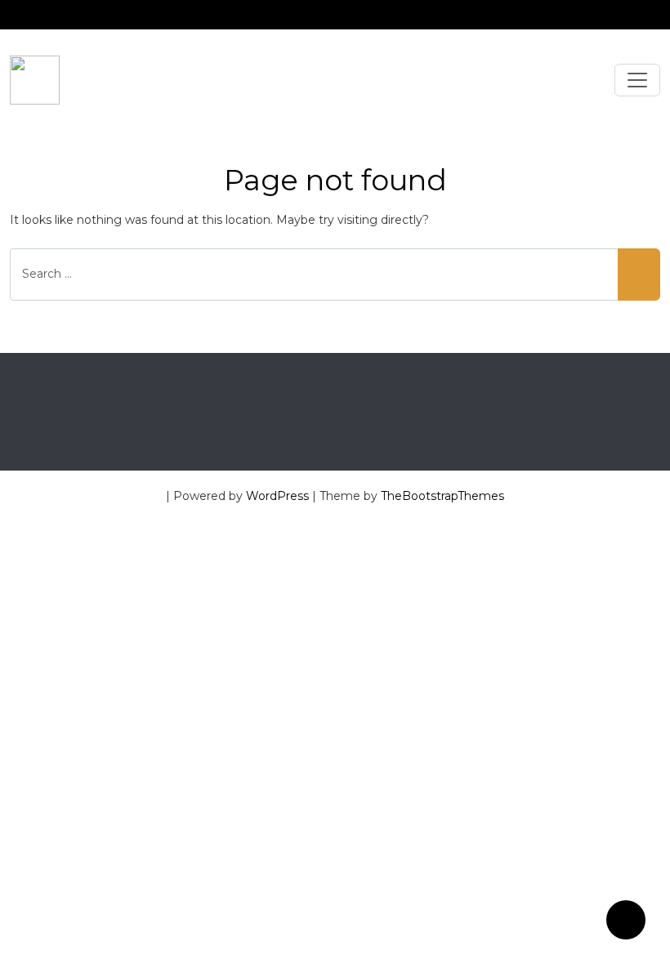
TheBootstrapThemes (442, 496)
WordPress (277, 496)
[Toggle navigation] (637, 80)
